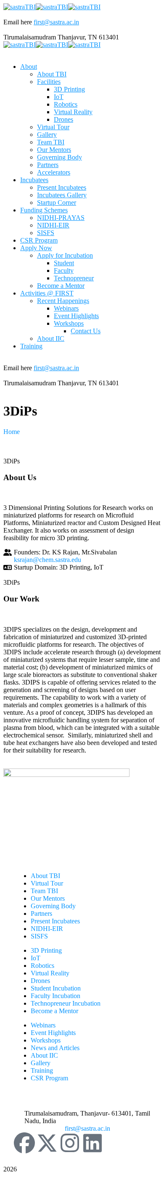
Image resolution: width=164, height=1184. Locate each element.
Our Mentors (48, 898)
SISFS (39, 936)
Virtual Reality (50, 973)
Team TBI (44, 890)
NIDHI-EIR (47, 928)
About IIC (44, 1055)
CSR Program (49, 1078)
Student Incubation (56, 988)
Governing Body (53, 906)
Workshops (46, 1040)
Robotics (42, 965)
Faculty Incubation (55, 995)
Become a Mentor (54, 1010)
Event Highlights (53, 1032)
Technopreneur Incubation (66, 1003)
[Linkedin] (92, 1142)
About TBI (45, 875)
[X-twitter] (47, 1142)
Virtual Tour (47, 883)
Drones (40, 980)
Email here (17, 22)
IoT (35, 958)
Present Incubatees (55, 921)
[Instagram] (69, 1142)
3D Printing (46, 950)
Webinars (43, 1025)
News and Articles (55, 1047)
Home (11, 431)
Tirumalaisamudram (29, 37)
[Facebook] (24, 1142)
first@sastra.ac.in (56, 22)
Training (42, 1070)
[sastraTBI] (19, 6)
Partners (41, 913)
